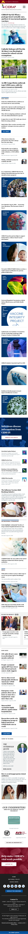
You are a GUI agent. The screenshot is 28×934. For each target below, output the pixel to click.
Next (17, 614)
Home (14, 876)
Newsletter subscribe (14, 891)
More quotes (7, 769)
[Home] (8, 6)
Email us (14, 909)
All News (6, 131)
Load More (6, 733)
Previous (16, 614)
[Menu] (24, 7)
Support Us (8, 864)
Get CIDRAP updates (14, 932)
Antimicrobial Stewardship (10, 521)
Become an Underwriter (14, 842)
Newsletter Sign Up (11, 437)
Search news (14, 882)
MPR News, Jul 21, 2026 (8, 765)
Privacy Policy (14, 924)
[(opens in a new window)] (10, 2)
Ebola (3, 570)
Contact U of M (21, 922)
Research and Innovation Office (9, 922)
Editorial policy (14, 879)
